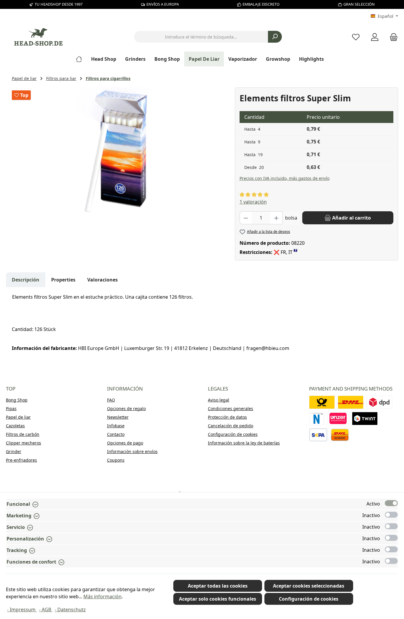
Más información (102, 596)
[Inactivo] (391, 515)
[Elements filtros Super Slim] (120, 151)
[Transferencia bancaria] (318, 435)
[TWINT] (365, 418)
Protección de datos (227, 417)
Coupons (116, 460)
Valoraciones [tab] (102, 279)
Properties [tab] (63, 279)
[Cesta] (392, 37)
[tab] (25, 279)
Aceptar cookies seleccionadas (308, 586)
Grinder (13, 451)
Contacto (116, 434)
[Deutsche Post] (322, 402)
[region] (120, 151)
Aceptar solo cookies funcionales (217, 599)
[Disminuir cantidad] (246, 217)
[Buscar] (275, 37)
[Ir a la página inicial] (38, 37)
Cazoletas (15, 425)
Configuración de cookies (233, 434)
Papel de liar (18, 417)
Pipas (11, 408)
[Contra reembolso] (339, 435)
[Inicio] (81, 59)
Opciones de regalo (126, 408)
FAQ (111, 400)
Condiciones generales (230, 408)
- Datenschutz (70, 609)
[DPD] (379, 402)
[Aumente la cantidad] (276, 217)
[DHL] (350, 402)
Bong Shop (17, 400)
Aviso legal (218, 400)
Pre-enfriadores (21, 460)
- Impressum (22, 609)
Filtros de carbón (22, 434)
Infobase (116, 425)
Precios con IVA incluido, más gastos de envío (284, 178)
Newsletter (118, 417)
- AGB (45, 609)
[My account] (375, 37)
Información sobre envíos (132, 451)
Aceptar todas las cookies (218, 586)
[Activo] (391, 503)
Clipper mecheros (23, 443)
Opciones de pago (125, 443)
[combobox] (201, 37)
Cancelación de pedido (230, 425)
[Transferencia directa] (338, 418)
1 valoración (253, 202)
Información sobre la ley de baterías (244, 443)
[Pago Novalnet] (316, 418)
